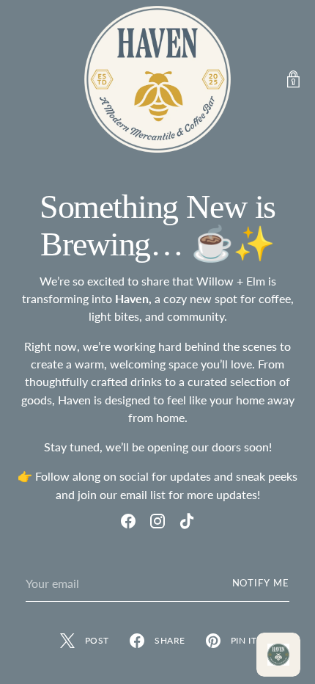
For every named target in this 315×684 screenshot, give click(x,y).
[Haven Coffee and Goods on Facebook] (128, 523)
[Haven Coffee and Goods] (157, 79)
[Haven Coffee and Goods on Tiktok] (187, 523)
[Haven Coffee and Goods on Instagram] (157, 523)
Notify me (261, 583)
